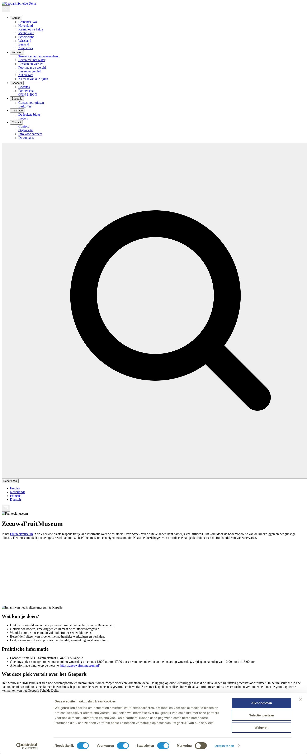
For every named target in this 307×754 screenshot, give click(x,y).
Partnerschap (26, 90)
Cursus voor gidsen (31, 102)
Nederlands (10, 480)
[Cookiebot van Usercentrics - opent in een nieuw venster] (27, 746)
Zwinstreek (25, 48)
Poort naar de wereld (32, 67)
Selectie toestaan (261, 715)
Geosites (24, 87)
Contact (16, 122)
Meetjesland (26, 33)
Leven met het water (31, 60)
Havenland (25, 25)
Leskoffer (24, 106)
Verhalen (17, 52)
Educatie (17, 98)
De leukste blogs (29, 114)
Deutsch (15, 499)
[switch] (123, 745)
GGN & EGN (27, 94)
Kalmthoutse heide (30, 29)
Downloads (26, 137)
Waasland (24, 40)
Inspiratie (17, 110)
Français (15, 496)
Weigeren (261, 727)
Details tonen (224, 746)
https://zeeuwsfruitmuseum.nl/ (80, 665)
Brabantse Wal (28, 22)
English (15, 488)
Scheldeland (26, 37)
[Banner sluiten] (300, 699)
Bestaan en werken (30, 64)
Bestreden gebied (29, 71)
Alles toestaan (261, 703)
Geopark (17, 83)
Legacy (23, 118)
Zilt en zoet (25, 75)
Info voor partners (30, 134)
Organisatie (25, 130)
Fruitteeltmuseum (21, 534)
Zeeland (23, 44)
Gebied (16, 17)
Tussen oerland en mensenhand (39, 56)
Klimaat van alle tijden (33, 79)
